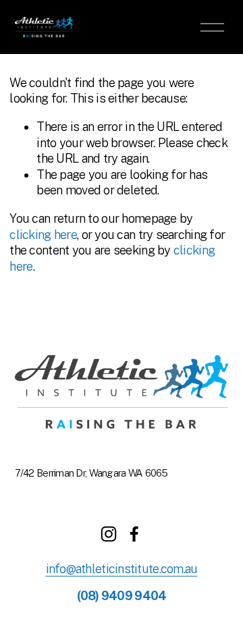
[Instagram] (109, 534)
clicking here (43, 234)
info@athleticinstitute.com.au (122, 569)
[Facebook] (134, 534)
